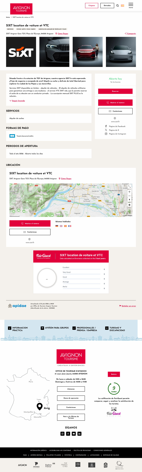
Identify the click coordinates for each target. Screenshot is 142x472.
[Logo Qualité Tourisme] (119, 465)
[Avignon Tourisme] (21, 8)
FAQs (25, 455)
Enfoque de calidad (111, 455)
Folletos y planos (53, 455)
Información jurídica (38, 450)
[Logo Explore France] (50, 465)
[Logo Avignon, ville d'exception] (22, 465)
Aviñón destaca (36, 455)
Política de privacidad (82, 450)
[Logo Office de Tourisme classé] (78, 465)
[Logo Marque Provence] (36, 465)
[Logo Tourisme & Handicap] (92, 465)
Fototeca (68, 455)
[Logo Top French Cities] (64, 465)
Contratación (81, 455)
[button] (117, 5)
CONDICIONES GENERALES (103, 450)
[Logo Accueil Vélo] (105, 465)
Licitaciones (94, 455)
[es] (122, 5)
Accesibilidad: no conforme (60, 450)
